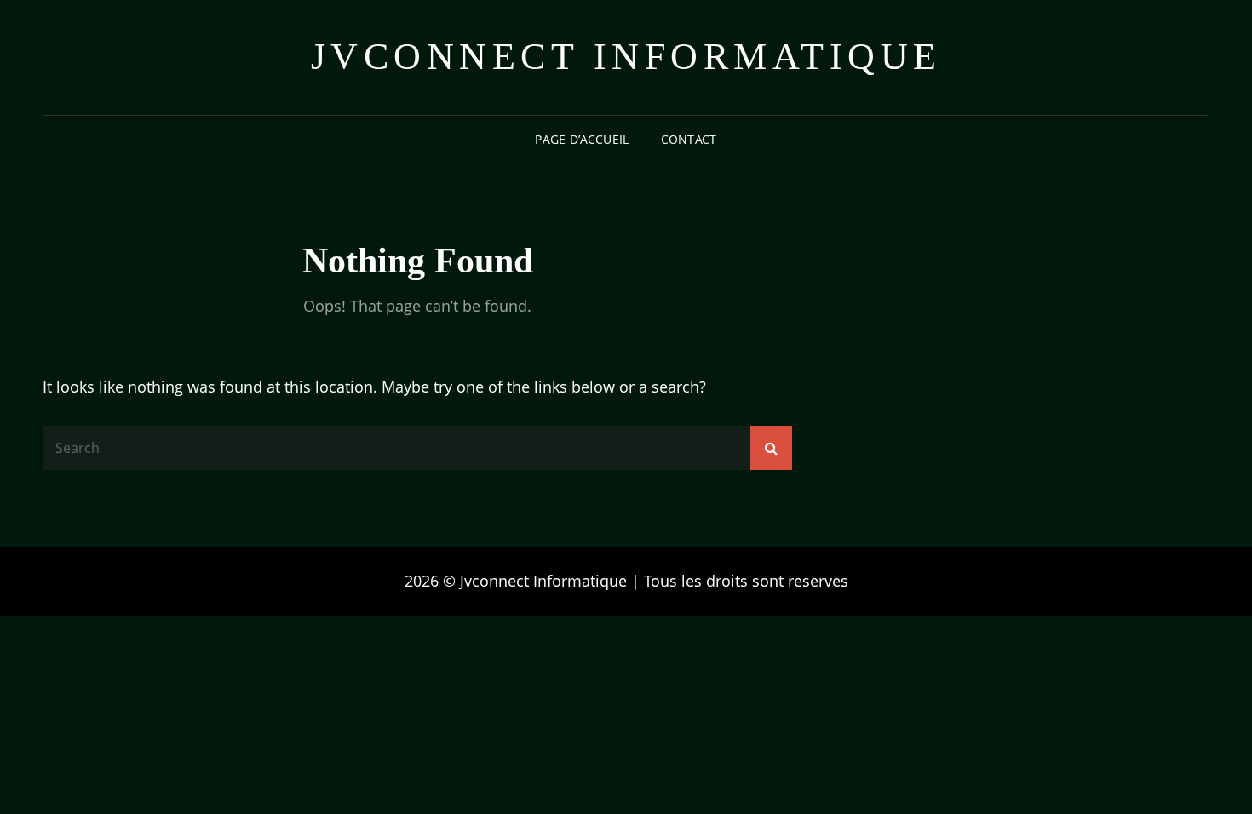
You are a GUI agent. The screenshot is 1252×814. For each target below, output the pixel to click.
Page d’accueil (582, 139)
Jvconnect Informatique (626, 56)
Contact (689, 139)
